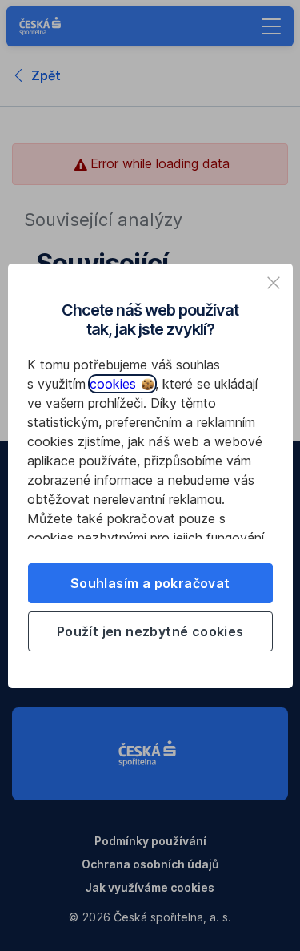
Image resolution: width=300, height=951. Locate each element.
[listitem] (273, 282)
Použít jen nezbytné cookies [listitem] (150, 631)
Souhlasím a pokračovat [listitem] (150, 583)
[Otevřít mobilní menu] (271, 26)
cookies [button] (115, 384)
